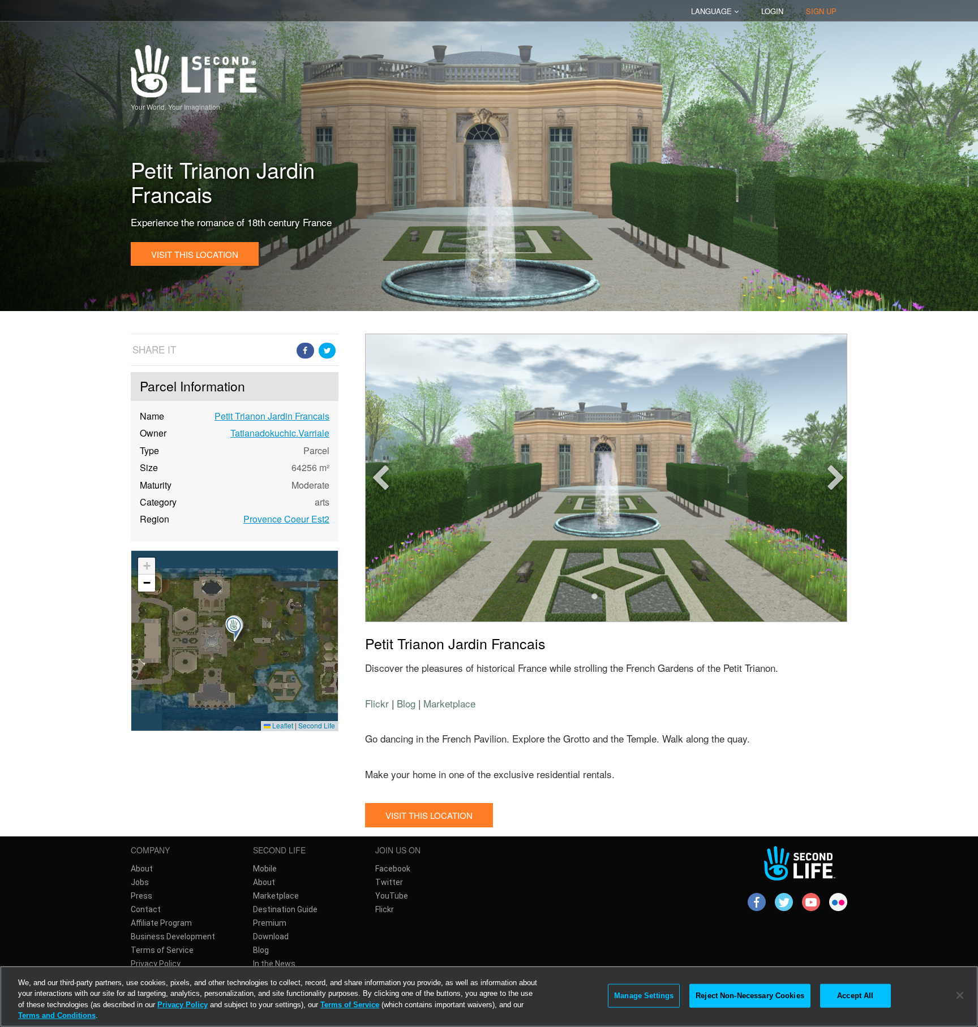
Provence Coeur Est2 (286, 518)
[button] (235, 640)
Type (149, 451)
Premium (269, 922)
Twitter (389, 882)
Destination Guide (285, 909)
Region (154, 519)
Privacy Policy (156, 963)
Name (152, 416)
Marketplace (449, 703)
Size (149, 467)
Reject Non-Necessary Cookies (750, 995)
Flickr (377, 703)
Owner (153, 433)
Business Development (173, 936)
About (142, 868)
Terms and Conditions (57, 1015)
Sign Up (821, 11)
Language (712, 11)
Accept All (855, 995)
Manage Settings (644, 995)
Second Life (316, 725)
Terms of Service (162, 950)
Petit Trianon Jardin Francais (272, 415)
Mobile (265, 868)
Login (772, 11)
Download (271, 936)
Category (158, 502)
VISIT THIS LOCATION (194, 254)
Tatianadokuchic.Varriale (279, 432)
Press (141, 895)
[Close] (959, 995)
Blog (406, 703)
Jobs (140, 882)
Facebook (392, 868)
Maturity (155, 485)
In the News (274, 963)
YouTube (391, 895)
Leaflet (282, 725)
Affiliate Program (161, 922)
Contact (146, 909)
